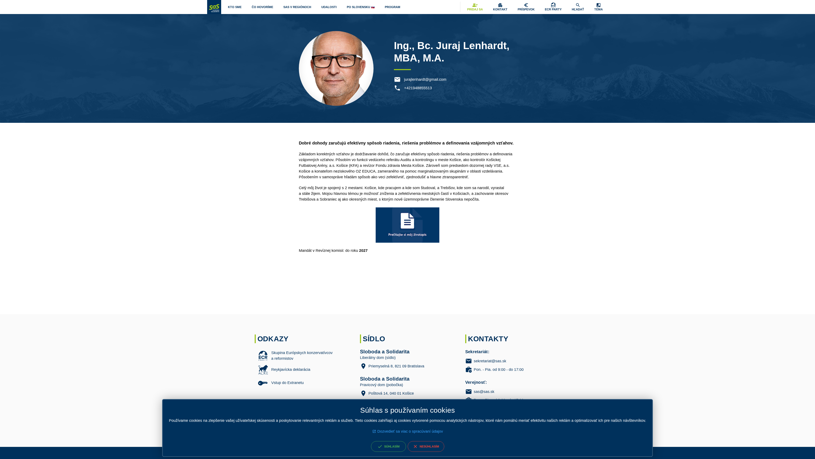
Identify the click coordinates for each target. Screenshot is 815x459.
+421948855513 (418, 88)
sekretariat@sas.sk (490, 361)
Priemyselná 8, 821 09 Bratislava (396, 366)
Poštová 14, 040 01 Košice (391, 393)
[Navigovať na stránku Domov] (214, 7)
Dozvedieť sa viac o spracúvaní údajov (410, 431)
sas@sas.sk (484, 392)
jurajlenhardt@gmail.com (425, 79)
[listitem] (302, 355)
